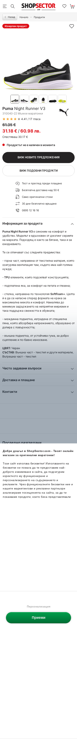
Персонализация (38, 606)
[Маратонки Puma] (64, 112)
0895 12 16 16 (30, 210)
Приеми (38, 618)
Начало (24, 17)
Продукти (39, 17)
